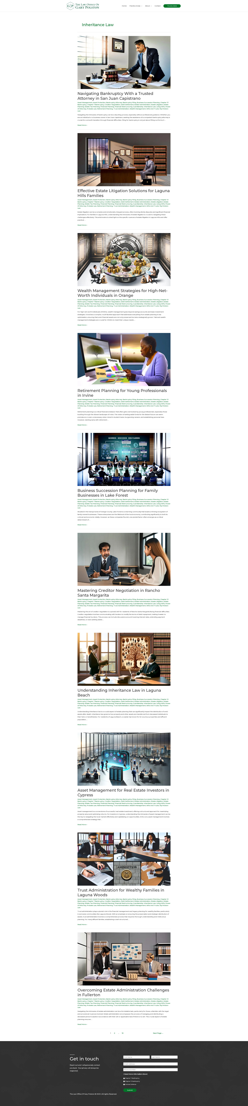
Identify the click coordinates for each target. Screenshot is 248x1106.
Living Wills (160, 107)
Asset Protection (99, 102)
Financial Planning (107, 107)
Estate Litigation (157, 105)
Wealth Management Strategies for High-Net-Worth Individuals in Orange (122, 293)
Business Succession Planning (148, 102)
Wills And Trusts (152, 109)
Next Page (158, 1033)
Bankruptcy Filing (129, 102)
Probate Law (91, 109)
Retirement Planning (105, 109)
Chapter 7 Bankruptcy (95, 105)
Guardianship (138, 107)
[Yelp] (75, 1090)
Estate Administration (142, 105)
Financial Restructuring (123, 107)
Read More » (82, 125)
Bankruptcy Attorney (114, 102)
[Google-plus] (71, 1090)
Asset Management (85, 102)
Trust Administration (121, 109)
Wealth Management (138, 109)
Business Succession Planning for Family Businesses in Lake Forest (118, 493)
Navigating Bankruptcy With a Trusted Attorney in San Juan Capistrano (115, 96)
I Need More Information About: (135, 1074)
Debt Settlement (127, 105)
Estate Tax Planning (92, 107)
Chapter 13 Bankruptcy (132, 1081)
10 (122, 1033)
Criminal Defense (130, 1084)
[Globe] (79, 1090)
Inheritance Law (150, 107)
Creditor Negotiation (112, 105)
